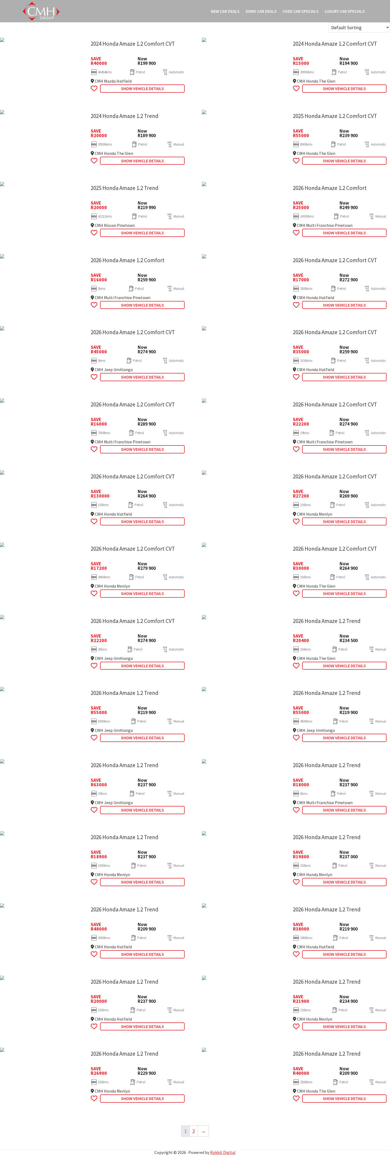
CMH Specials (41, 11)
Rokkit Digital (223, 1152)
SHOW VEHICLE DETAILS (142, 88)
